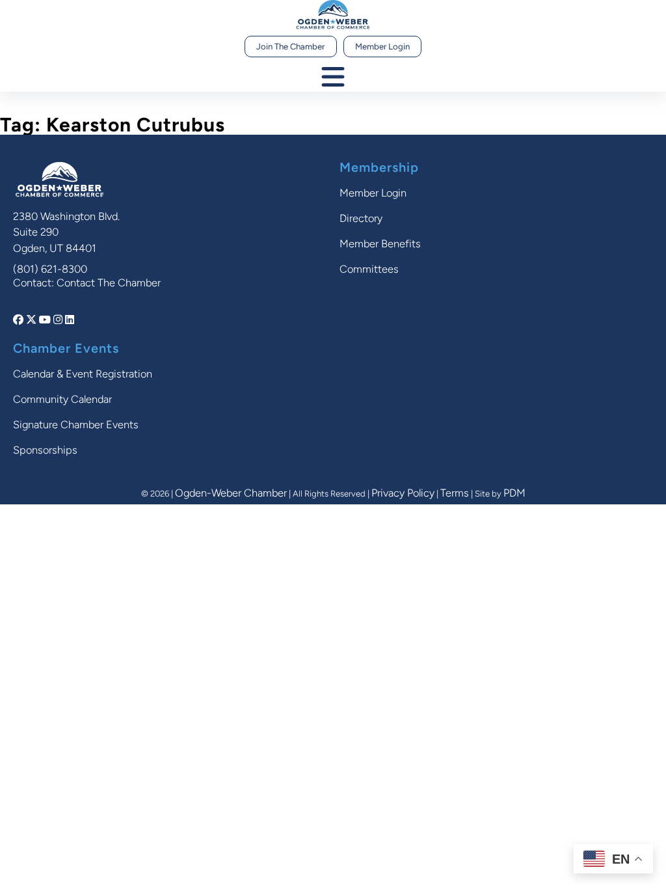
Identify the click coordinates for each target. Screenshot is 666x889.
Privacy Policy (402, 493)
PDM (514, 493)
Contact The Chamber (109, 283)
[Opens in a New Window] (19, 320)
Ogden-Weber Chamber (231, 493)
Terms (454, 493)
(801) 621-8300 (50, 269)
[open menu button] (333, 78)
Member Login (382, 46)
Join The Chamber (290, 46)
